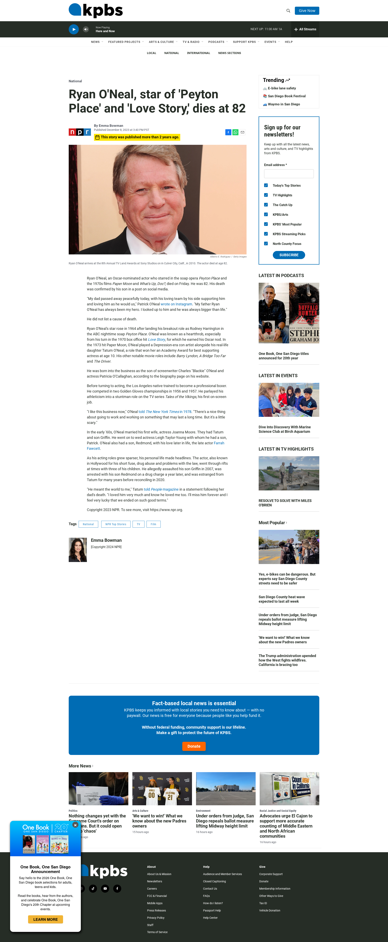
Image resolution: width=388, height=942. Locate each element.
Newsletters (154, 881)
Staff (150, 925)
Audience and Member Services (222, 874)
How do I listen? (213, 903)
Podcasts (216, 41)
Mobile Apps (154, 903)
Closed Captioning (214, 881)
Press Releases (156, 910)
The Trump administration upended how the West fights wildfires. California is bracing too (287, 660)
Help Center (210, 917)
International (198, 53)
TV (138, 524)
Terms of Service (157, 932)
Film (153, 524)
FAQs (206, 896)
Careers (152, 888)
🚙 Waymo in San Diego (281, 104)
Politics (73, 810)
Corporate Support (271, 874)
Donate (194, 746)
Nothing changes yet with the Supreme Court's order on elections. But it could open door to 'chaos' (97, 823)
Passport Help (212, 910)
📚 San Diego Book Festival (284, 96)
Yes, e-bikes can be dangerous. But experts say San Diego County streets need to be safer (287, 578)
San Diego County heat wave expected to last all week (282, 599)
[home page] (96, 10)
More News (80, 765)
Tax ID (263, 903)
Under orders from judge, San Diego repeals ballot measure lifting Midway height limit (288, 619)
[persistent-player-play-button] (74, 29)
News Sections (229, 53)
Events (270, 41)
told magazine (161, 489)
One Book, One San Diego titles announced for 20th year (284, 355)
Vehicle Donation (269, 910)
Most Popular (272, 522)
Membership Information (274, 888)
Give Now (307, 10)
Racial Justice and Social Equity (278, 810)
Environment (203, 810)
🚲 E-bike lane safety (279, 88)
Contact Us (210, 888)
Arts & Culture (161, 41)
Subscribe (288, 255)
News (95, 41)
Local (151, 53)
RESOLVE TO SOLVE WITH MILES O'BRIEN (285, 503)
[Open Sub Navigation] (102, 41)
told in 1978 (165, 412)
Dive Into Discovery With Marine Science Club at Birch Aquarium (285, 429)
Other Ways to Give (271, 896)
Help (289, 41)
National (171, 53)
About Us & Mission (159, 874)
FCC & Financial (157, 896)
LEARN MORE (45, 919)
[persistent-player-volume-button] (85, 29)
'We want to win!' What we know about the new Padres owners (284, 639)
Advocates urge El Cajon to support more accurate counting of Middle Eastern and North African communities (286, 826)
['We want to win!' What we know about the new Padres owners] (162, 788)
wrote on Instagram (176, 304)
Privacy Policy (155, 917)
